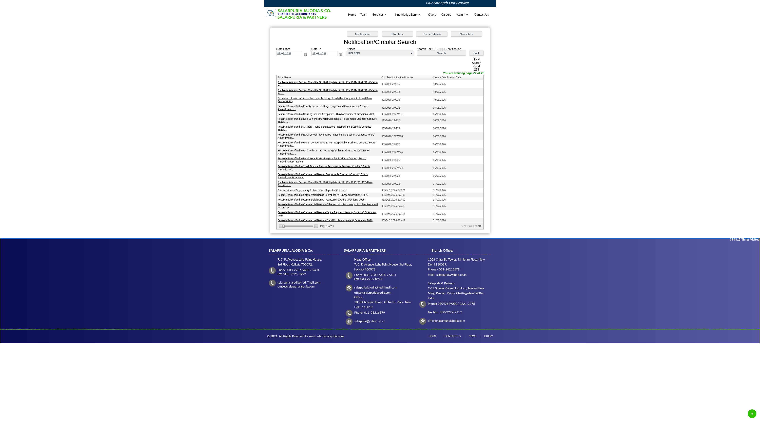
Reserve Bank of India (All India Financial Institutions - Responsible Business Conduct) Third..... (324, 128)
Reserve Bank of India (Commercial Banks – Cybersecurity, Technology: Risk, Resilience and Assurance (328, 206)
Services (378, 14)
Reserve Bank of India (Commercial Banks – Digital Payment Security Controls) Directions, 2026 (327, 214)
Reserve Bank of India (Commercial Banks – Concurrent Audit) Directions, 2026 (321, 199)
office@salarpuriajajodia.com (446, 320)
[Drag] (284, 226)
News (472, 336)
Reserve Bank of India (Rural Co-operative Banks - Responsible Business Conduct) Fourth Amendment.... (326, 136)
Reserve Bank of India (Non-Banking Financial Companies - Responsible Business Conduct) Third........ (327, 120)
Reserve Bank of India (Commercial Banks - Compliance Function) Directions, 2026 (323, 195)
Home (352, 14)
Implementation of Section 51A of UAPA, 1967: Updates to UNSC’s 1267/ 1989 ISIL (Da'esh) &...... (328, 84)
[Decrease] (281, 226)
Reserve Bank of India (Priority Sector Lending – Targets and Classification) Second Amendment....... (323, 107)
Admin (461, 14)
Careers (446, 14)
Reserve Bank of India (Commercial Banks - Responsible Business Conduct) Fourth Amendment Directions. (323, 176)
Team (363, 14)
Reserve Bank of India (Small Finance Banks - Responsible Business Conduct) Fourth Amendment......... (324, 168)
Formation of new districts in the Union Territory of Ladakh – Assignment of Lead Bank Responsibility (325, 99)
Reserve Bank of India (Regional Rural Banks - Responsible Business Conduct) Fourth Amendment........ (324, 152)
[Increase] (315, 226)
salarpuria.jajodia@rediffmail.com (375, 287)
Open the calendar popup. (305, 54)
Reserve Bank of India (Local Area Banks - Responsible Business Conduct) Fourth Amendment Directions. (322, 160)
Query (432, 14)
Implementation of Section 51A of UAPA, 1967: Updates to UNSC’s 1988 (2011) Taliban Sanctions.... (325, 184)
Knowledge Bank (406, 14)
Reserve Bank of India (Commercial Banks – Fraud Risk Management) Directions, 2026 (325, 220)
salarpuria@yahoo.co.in (369, 321)
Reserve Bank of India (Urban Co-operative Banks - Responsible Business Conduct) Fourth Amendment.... (327, 144)
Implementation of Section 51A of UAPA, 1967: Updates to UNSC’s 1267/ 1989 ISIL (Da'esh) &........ (328, 92)
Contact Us (481, 14)
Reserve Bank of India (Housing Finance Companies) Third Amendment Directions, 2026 (326, 114)
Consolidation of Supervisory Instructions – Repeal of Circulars (312, 190)
